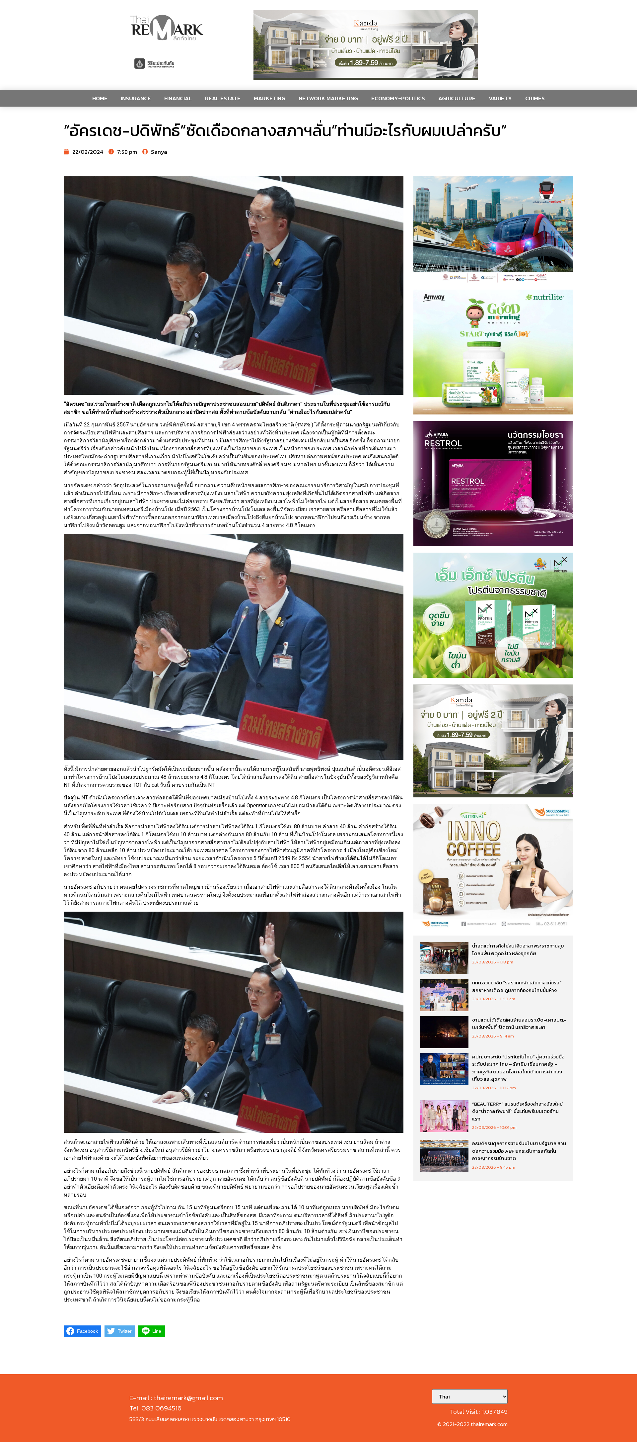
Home (99, 98)
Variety (500, 98)
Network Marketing (328, 98)
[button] (366, 45)
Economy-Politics (398, 98)
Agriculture (456, 98)
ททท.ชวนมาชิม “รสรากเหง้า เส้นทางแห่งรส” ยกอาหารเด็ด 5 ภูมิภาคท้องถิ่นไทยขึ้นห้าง (517, 986)
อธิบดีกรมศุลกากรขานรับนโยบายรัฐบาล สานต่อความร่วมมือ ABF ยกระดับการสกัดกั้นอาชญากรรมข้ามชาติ (519, 1150)
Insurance (136, 98)
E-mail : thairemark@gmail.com (176, 1398)
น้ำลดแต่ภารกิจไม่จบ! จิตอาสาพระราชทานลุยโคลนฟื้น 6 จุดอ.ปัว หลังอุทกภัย (518, 949)
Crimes (535, 98)
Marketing (269, 98)
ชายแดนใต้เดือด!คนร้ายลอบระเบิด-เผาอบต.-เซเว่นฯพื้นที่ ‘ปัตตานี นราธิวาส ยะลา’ (519, 1023)
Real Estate (223, 98)
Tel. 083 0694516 (155, 1408)
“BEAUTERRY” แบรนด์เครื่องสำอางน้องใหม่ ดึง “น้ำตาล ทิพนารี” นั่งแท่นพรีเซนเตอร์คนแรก (517, 1111)
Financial (178, 98)
